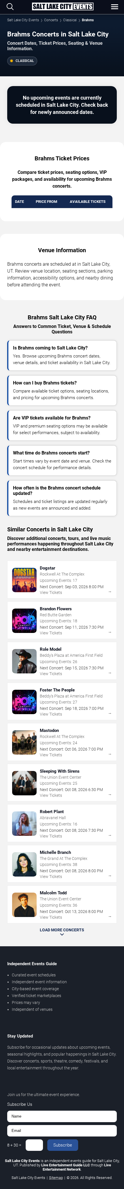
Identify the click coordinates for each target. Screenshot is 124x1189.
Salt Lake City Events (23, 20)
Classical (70, 20)
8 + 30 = (14, 1145)
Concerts (51, 20)
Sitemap (56, 1178)
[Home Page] (62, 6)
